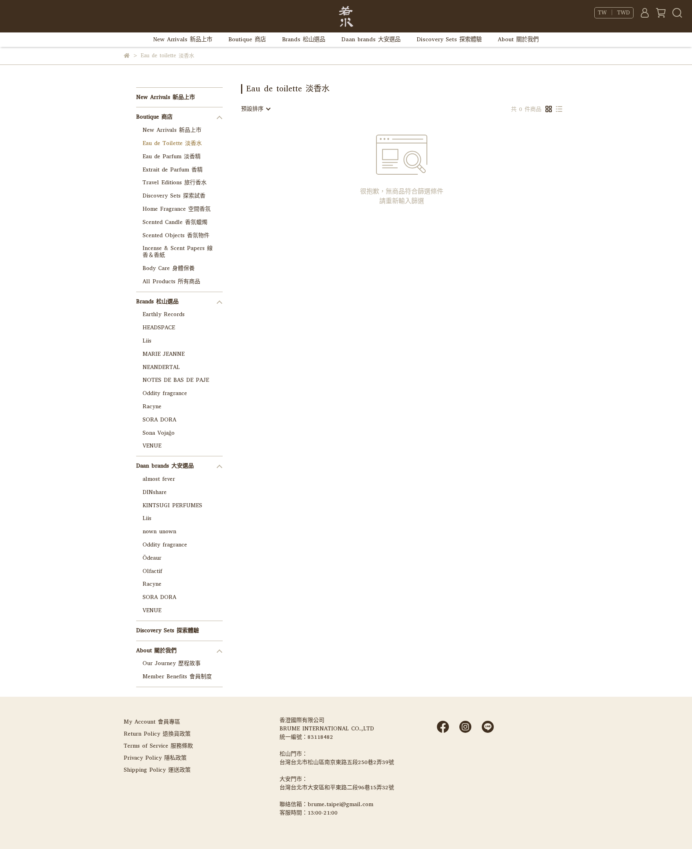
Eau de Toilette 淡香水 (172, 143)
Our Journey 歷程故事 (172, 663)
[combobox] (255, 109)
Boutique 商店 (247, 39)
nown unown (159, 531)
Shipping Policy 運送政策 (157, 770)
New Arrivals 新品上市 (182, 39)
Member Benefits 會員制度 (177, 676)
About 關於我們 (518, 39)
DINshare (155, 492)
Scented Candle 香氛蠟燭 (175, 222)
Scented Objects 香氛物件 (176, 235)
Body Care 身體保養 (169, 268)
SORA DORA (159, 419)
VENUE (152, 446)
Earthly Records (164, 314)
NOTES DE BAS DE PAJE (176, 380)
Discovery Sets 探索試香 (174, 196)
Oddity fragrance (165, 393)
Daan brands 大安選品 (370, 39)
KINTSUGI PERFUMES (172, 505)
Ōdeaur (152, 558)
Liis (147, 341)
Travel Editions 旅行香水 (175, 182)
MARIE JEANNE (164, 354)
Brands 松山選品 (303, 39)
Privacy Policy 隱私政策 (155, 758)
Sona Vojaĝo (159, 433)
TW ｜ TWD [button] (614, 12)
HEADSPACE (159, 327)
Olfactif (152, 571)
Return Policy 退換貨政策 (157, 734)
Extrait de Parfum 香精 (173, 169)
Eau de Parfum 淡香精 (172, 156)
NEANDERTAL (161, 367)
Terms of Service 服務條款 (158, 746)
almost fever (159, 479)
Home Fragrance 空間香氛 (177, 209)
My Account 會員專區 (152, 722)
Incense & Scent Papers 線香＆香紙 (178, 251)
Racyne (152, 406)
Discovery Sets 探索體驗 (449, 39)
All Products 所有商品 (171, 281)
